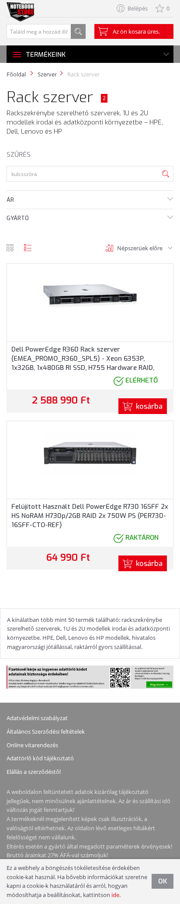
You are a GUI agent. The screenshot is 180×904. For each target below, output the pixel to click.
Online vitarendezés (32, 745)
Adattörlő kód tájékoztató (40, 758)
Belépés (138, 8)
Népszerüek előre (140, 248)
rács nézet (10, 248)
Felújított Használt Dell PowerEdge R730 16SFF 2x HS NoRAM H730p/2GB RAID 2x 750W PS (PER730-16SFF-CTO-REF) (89, 515)
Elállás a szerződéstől (34, 772)
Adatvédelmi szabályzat (37, 718)
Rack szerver (83, 74)
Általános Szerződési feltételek (46, 731)
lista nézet (27, 248)
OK (162, 881)
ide (115, 895)
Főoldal (16, 74)
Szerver (47, 74)
